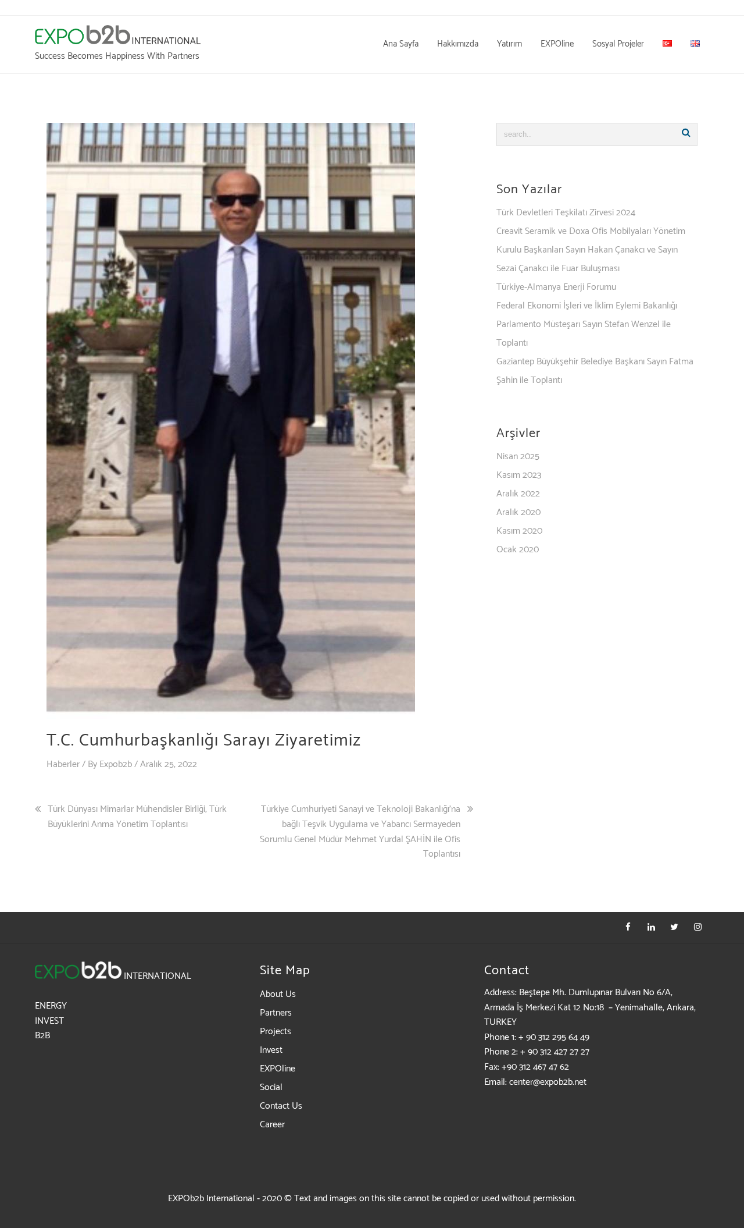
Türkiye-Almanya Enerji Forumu (556, 287)
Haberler (63, 764)
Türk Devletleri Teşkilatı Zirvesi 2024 (565, 213)
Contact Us (281, 1106)
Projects (275, 1031)
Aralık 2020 (518, 512)
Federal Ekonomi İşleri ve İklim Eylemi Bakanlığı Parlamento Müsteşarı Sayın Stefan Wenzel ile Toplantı (586, 324)
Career (272, 1125)
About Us (278, 994)
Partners (276, 1013)
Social (271, 1087)
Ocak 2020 (517, 550)
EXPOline (277, 1069)
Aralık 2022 (518, 494)
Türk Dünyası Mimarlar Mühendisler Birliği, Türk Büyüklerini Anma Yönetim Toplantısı (137, 817)
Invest (271, 1050)
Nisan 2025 (517, 456)
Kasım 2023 (518, 475)
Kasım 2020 (519, 531)
